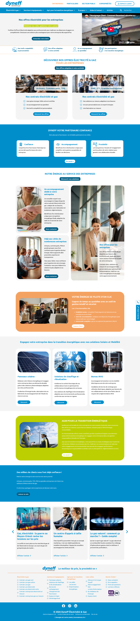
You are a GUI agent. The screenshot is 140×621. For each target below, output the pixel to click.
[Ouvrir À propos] (86, 10)
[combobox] (127, 10)
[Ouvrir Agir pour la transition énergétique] (74, 10)
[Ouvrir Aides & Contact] (103, 10)
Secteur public (88, 3)
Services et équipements (55, 577)
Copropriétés (105, 3)
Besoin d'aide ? (111, 577)
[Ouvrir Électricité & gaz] (20, 10)
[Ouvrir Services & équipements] (43, 10)
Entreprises (57, 3)
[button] (70, 68)
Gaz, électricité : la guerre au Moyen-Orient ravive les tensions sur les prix (32, 536)
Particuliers (72, 3)
